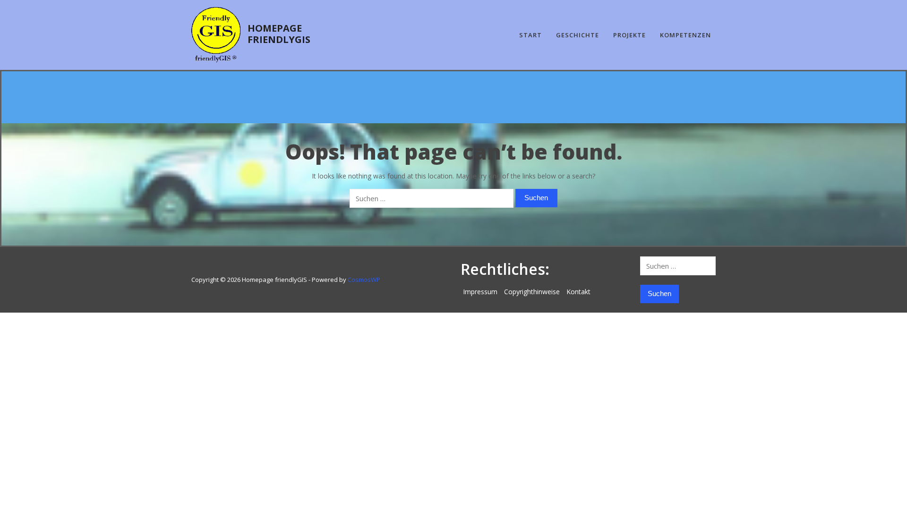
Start (530, 35)
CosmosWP (364, 279)
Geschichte (577, 35)
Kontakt (578, 291)
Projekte (629, 35)
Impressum (480, 291)
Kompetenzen (685, 35)
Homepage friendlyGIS (279, 34)
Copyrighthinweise (532, 291)
